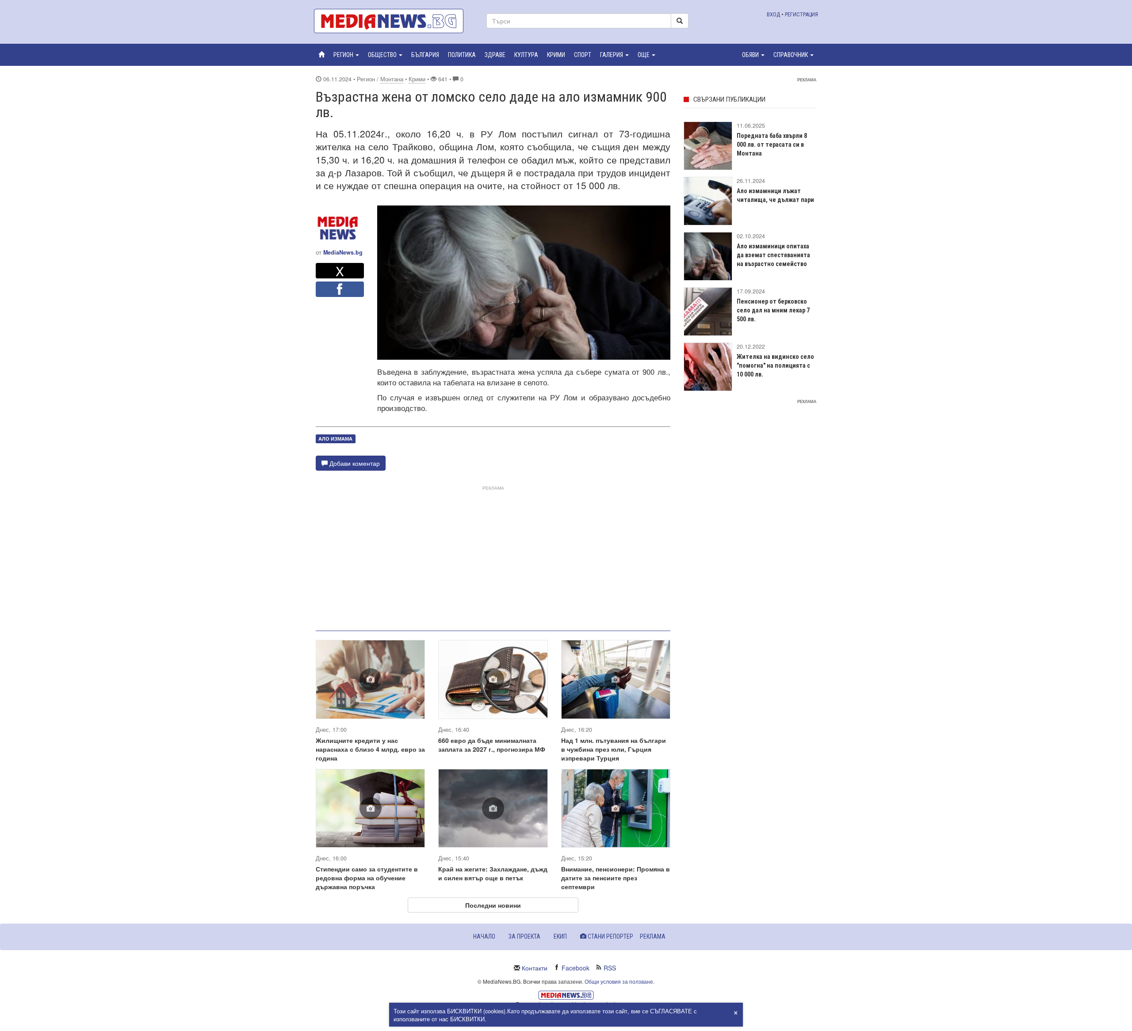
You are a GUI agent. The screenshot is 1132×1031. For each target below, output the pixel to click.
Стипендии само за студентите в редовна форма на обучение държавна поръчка (367, 877)
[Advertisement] (493, 554)
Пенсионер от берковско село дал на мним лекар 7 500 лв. (773, 310)
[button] (346, 55)
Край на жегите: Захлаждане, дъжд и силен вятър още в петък (492, 873)
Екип (560, 936)
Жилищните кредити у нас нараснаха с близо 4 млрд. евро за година (370, 749)
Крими (417, 79)
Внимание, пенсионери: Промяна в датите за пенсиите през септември (615, 877)
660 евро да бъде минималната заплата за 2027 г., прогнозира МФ (491, 744)
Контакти (534, 967)
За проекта (524, 936)
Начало (484, 936)
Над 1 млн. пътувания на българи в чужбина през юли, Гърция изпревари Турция (613, 749)
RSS (610, 967)
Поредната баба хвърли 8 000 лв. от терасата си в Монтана (772, 144)
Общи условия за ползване (619, 981)
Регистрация (801, 14)
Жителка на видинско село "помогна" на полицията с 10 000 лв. (775, 365)
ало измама (335, 438)
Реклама (652, 936)
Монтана (391, 79)
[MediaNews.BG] (393, 21)
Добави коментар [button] (354, 463)
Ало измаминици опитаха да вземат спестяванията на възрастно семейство (773, 255)
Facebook (575, 967)
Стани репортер (609, 936)
